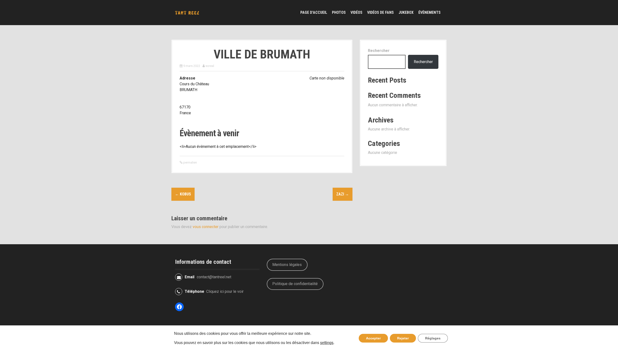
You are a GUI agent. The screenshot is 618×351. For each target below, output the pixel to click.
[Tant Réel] (187, 12)
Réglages (433, 338)
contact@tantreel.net (214, 277)
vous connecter (205, 226)
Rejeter (403, 338)
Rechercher (379, 50)
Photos (339, 12)
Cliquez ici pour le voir (225, 291)
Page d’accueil (313, 12)
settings (326, 343)
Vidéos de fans (380, 12)
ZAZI (342, 194)
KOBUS (183, 194)
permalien (190, 162)
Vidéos (356, 12)
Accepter (373, 338)
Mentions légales (287, 264)
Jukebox (406, 12)
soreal (209, 66)
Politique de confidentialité (295, 283)
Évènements (429, 12)
